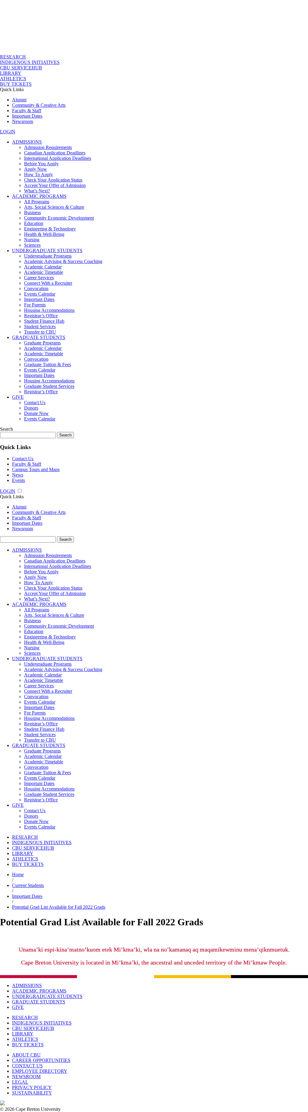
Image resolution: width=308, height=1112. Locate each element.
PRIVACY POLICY (32, 1087)
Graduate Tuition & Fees (47, 364)
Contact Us (34, 402)
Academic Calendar (43, 266)
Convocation (36, 288)
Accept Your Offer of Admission (55, 185)
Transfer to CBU (40, 331)
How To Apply (38, 174)
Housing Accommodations (49, 310)
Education (33, 223)
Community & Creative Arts (39, 105)
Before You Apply (41, 163)
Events (18, 480)
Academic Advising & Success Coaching (63, 261)
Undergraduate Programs (48, 255)
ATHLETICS (13, 78)
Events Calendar (39, 293)
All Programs (36, 201)
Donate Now (36, 413)
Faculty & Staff (26, 110)
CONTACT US (27, 1065)
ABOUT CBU (26, 1054)
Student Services (40, 326)
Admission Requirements (48, 147)
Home (18, 874)
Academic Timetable (43, 272)
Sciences (32, 245)
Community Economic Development (59, 217)
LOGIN (7, 131)
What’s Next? (37, 190)
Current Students (28, 885)
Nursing (31, 239)
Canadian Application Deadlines (54, 152)
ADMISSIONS (27, 141)
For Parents (35, 304)
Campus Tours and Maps (36, 469)
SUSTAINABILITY (32, 1092)
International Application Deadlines (57, 158)
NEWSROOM (26, 1076)
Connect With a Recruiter (48, 283)
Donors (31, 407)
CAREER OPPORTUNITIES (41, 1060)
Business (32, 212)
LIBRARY (10, 73)
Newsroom (22, 121)
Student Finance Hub (44, 321)
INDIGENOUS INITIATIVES (30, 62)
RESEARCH (13, 56)
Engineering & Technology (50, 228)
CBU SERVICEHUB (21, 67)
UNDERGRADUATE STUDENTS (47, 250)
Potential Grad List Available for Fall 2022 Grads (58, 907)
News (17, 474)
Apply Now (35, 169)
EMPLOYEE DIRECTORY (39, 1071)
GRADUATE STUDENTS (38, 337)
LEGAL (20, 1082)
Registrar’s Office (41, 315)
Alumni (19, 99)
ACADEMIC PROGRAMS (39, 196)
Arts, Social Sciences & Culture (54, 207)
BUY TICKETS (16, 84)
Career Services (39, 277)
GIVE (18, 397)
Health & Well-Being (44, 234)
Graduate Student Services (49, 386)
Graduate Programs (42, 342)
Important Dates (27, 116)
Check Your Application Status (53, 179)
